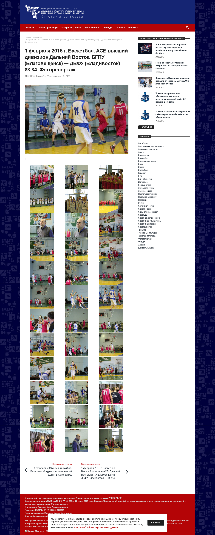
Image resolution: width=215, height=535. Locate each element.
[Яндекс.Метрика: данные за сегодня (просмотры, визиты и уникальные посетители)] (34, 531)
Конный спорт (144, 185)
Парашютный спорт (147, 197)
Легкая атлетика (146, 188)
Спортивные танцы (147, 224)
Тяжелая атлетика (146, 236)
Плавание (142, 200)
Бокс (140, 164)
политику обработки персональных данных (96, 527)
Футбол (141, 242)
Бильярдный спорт (147, 161)
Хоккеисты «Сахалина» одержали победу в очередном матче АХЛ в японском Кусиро (173, 81)
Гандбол (142, 173)
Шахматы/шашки (146, 248)
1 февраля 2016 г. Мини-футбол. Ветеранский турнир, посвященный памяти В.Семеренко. (51, 469)
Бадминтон (143, 155)
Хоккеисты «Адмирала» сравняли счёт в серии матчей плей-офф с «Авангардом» (173, 114)
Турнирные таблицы (147, 233)
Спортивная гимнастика (149, 221)
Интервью (143, 182)
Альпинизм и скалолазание (151, 146)
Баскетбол (37, 37)
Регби (141, 203)
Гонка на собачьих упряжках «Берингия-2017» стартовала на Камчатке (171, 66)
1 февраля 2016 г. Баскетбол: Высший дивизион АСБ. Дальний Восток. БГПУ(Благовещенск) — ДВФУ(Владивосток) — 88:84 (100, 471)
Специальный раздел (148, 212)
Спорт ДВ (142, 215)
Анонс (141, 152)
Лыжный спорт (145, 191)
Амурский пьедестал (148, 149)
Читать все (146, 127)
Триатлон (142, 230)
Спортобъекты (145, 227)
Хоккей (141, 245)
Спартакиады (144, 209)
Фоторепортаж (54, 76)
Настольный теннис (147, 194)
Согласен (155, 523)
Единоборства (145, 179)
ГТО (140, 176)
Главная (28, 37)
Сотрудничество (146, 206)
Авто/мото (143, 143)
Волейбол (143, 170)
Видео (141, 167)
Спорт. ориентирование (149, 218)
